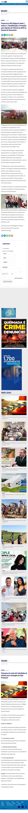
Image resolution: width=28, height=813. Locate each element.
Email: (4, 258)
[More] (12, 35)
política (7, 802)
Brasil (22, 802)
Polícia (19, 803)
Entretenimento (10, 805)
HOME (2, 14)
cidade (4, 661)
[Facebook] (2, 35)
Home (2, 802)
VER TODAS (18, 805)
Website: (5, 262)
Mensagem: (5, 267)
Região (4, 11)
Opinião (2, 805)
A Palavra (8, 803)
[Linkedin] (5, 35)
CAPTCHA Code (18, 278)
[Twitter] (9, 35)
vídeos (14, 803)
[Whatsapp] (7, 35)
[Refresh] (12, 274)
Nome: (4, 253)
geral (17, 802)
